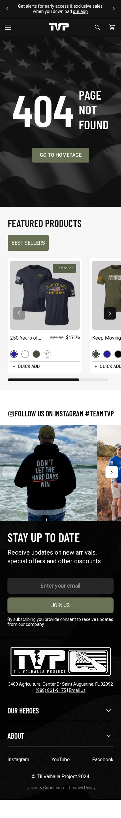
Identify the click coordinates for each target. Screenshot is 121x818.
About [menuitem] (16, 735)
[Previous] (9, 472)
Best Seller (64, 268)
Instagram (18, 759)
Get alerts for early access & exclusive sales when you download (60, 9)
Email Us (77, 690)
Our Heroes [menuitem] (23, 710)
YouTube (61, 759)
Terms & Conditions (45, 787)
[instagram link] (48, 473)
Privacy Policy (82, 787)
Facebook (103, 759)
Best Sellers (28, 243)
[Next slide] (110, 313)
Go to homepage (61, 155)
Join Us (60, 605)
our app (80, 11)
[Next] (111, 472)
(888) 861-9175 (51, 690)
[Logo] (58, 27)
